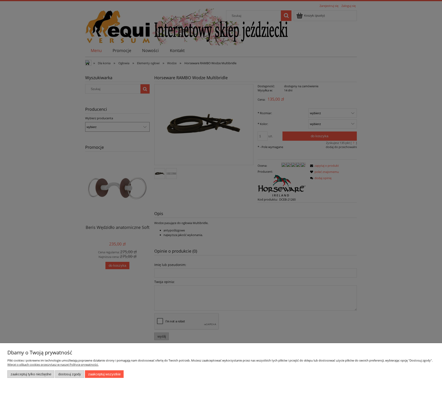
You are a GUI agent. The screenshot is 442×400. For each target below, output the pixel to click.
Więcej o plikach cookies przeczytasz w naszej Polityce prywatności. (53, 364)
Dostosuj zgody (69, 374)
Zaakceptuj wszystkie (104, 374)
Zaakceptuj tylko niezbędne (31, 374)
